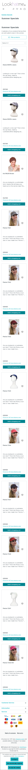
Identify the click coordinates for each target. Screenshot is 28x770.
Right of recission (10, 733)
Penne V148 (7, 554)
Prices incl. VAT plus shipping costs (12, 91)
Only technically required (14, 763)
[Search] (13, 8)
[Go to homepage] (14, 4)
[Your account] (21, 8)
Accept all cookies (14, 767)
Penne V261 (7, 608)
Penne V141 (7, 228)
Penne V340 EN (8, 663)
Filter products (15, 37)
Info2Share (23, 747)
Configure (14, 759)
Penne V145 (7, 391)
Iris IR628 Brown (8, 173)
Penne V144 (7, 336)
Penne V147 (7, 499)
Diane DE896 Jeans (9, 65)
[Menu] (3, 8)
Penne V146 (7, 445)
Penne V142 (7, 282)
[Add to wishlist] (22, 60)
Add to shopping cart (14, 95)
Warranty (20, 733)
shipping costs (20, 739)
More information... (19, 756)
